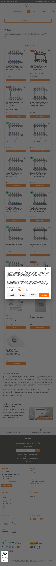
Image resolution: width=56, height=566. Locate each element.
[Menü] (7, 551)
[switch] (4, 560)
